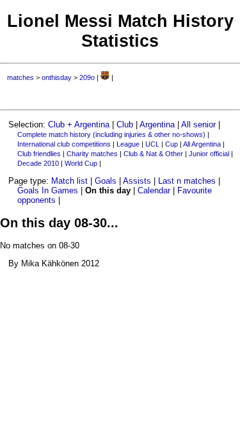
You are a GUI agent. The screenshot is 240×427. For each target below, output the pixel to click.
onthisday (57, 77)
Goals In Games (47, 190)
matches (20, 77)
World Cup (81, 163)
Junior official (209, 153)
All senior (198, 124)
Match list (69, 181)
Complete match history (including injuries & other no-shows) (111, 134)
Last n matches (187, 181)
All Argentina (202, 144)
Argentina (157, 124)
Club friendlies (39, 153)
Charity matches (92, 153)
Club (124, 124)
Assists (137, 181)
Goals (105, 181)
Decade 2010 (38, 163)
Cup (171, 144)
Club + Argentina (78, 124)
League (128, 144)
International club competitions (64, 144)
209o (87, 77)
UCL (152, 144)
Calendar (154, 190)
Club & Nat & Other (153, 153)
